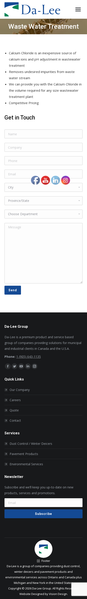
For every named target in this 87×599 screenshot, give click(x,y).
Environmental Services (26, 464)
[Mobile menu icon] (78, 9)
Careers (15, 400)
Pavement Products (24, 454)
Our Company (20, 390)
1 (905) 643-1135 (28, 356)
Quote (14, 410)
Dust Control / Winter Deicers (31, 443)
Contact (15, 420)
